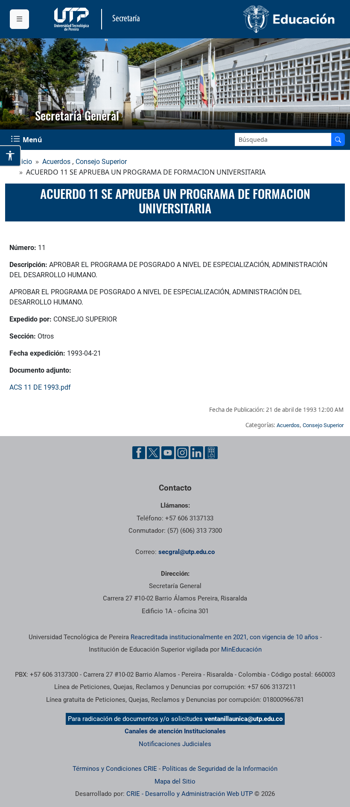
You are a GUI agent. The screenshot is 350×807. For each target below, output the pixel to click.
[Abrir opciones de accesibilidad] (10, 156)
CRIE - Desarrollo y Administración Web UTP (189, 794)
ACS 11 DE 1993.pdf (40, 387)
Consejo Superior (101, 162)
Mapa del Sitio (175, 781)
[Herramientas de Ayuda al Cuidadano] (211, 452)
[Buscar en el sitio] (338, 139)
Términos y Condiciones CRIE (115, 769)
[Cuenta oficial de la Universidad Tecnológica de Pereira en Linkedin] (196, 452)
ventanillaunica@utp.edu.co (243, 719)
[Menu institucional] (19, 19)
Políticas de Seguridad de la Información (219, 769)
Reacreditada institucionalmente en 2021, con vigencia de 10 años (224, 637)
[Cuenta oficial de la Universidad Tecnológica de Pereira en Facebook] (138, 452)
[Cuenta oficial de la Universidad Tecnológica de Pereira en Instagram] (182, 452)
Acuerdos (56, 162)
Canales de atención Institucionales (175, 731)
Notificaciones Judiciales (175, 744)
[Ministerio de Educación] (257, 19)
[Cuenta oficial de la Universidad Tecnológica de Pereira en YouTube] (167, 452)
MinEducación (241, 649)
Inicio (24, 162)
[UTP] (72, 19)
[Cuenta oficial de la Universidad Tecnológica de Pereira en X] (153, 452)
